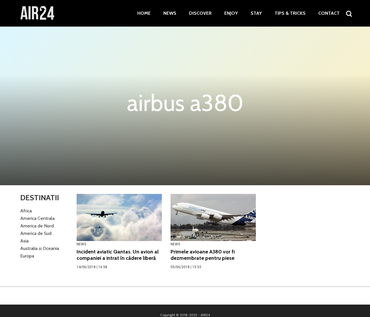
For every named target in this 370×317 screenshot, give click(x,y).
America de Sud (35, 233)
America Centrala (37, 218)
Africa (26, 211)
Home (144, 13)
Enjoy (231, 13)
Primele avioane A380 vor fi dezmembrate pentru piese (203, 255)
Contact (329, 13)
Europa (27, 256)
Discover (200, 13)
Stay (256, 13)
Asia (24, 241)
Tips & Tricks (290, 13)
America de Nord (37, 226)
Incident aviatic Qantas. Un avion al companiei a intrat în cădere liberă (118, 255)
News (169, 13)
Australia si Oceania (39, 248)
